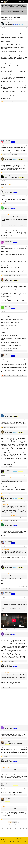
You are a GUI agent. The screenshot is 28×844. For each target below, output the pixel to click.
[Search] (26, 1)
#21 (26, 731)
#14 (26, 501)
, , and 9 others (11, 101)
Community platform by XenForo (12, 841)
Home (2, 839)
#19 (26, 638)
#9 (26, 311)
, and (11, 172)
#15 (26, 528)
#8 (26, 284)
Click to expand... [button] (14, 225)
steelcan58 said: (5, 549)
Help (23, 838)
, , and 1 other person (13, 375)
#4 (26, 180)
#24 (26, 788)
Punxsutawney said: (6, 478)
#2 (26, 145)
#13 (26, 475)
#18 (26, 597)
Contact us (3, 838)
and (7, 350)
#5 (26, 195)
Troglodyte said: (5, 767)
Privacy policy (18, 838)
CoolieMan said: (5, 214)
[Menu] (1, 1)
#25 (26, 804)
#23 (26, 765)
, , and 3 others (11, 302)
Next (14, 822)
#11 (26, 419)
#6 (26, 212)
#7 (26, 246)
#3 (26, 163)
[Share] (25, 28)
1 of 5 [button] (10, 822)
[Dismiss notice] (26, 5)
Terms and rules (10, 838)
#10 (26, 359)
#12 (26, 436)
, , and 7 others (11, 154)
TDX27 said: (4, 504)
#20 (26, 670)
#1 (26, 27)
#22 (26, 747)
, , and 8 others (12, 275)
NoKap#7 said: (4, 573)
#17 (26, 571)
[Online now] (3, 193)
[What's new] (23, 1)
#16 (26, 546)
